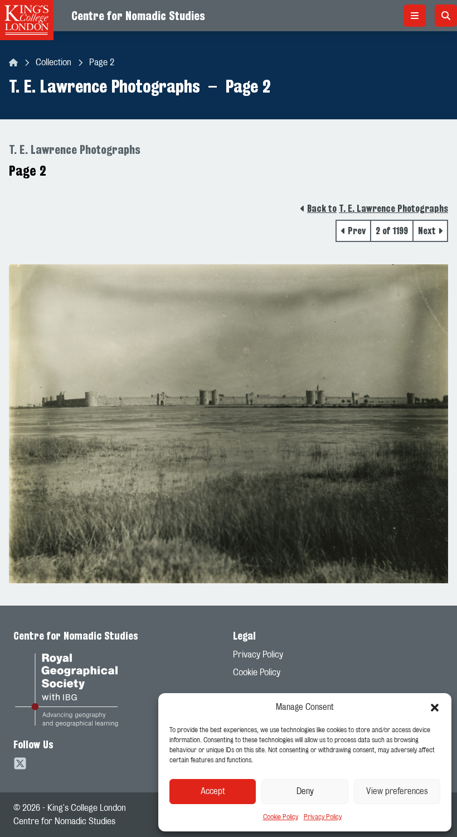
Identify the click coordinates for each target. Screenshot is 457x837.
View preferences (397, 791)
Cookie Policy (280, 817)
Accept (213, 791)
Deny (305, 791)
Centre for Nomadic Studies (138, 15)
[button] (434, 707)
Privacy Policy (323, 817)
